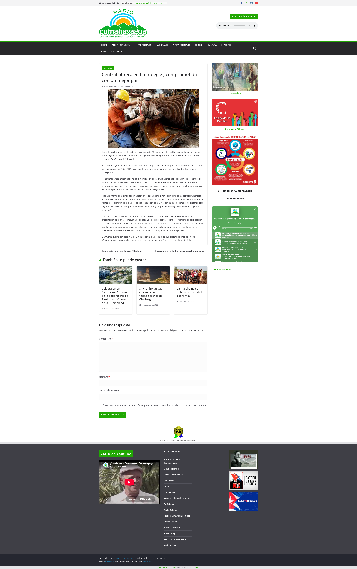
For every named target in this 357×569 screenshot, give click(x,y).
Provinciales (144, 45)
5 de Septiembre (171, 468)
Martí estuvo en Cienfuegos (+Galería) (122, 250)
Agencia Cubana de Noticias (177, 498)
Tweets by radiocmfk (221, 269)
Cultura (212, 45)
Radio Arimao (170, 545)
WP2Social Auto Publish (167, 567)
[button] (131, 45)
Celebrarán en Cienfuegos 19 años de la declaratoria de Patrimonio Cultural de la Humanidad (115, 296)
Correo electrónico (110, 390)
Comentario (106, 338)
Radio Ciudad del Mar (174, 474)
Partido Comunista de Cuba (177, 516)
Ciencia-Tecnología (111, 51)
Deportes (226, 45)
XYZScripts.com (192, 567)
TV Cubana (169, 504)
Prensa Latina (170, 521)
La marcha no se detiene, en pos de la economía (190, 292)
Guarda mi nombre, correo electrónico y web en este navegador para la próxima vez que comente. (155, 405)
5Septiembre (128, 86)
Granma (167, 486)
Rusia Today (169, 533)
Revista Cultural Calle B (175, 539)
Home (104, 45)
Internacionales (181, 45)
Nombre (104, 376)
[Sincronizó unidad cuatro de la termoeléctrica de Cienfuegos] (153, 268)
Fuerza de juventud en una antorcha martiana (179, 250)
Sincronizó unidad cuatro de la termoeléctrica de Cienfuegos (150, 294)
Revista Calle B (235, 93)
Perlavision (169, 480)
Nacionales (162, 45)
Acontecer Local (121, 45)
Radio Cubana (170, 510)
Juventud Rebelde (172, 527)
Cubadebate (169, 492)
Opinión (199, 45)
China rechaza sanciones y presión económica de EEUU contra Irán (148, 4)
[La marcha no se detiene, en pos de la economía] (190, 268)
